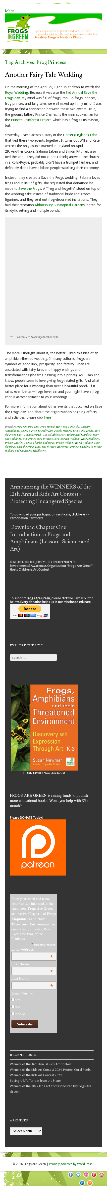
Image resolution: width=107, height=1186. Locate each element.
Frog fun (21, 426)
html (18, 1000)
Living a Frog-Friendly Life (37, 430)
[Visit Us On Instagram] (86, 1177)
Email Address (32, 949)
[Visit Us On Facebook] (70, 1177)
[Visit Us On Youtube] (101, 1177)
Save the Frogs (29, 189)
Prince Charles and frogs (39, 442)
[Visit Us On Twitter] (78, 1177)
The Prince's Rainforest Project (60, 446)
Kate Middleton (90, 438)
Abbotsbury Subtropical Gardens (60, 205)
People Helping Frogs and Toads (73, 430)
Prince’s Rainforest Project (31, 120)
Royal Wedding (16, 93)
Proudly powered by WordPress (70, 1164)
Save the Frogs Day (28, 446)
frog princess (45, 438)
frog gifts (33, 426)
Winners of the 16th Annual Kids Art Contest (40, 1064)
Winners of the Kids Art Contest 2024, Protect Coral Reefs (50, 1070)
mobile (20, 1014)
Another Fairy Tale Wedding (43, 75)
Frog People (47, 426)
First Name (32, 964)
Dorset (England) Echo (80, 135)
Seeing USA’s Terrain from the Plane (35, 1081)
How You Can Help (67, 426)
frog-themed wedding (67, 438)
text (17, 1007)
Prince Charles (14, 442)
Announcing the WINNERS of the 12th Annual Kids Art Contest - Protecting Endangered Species (50, 494)
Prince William (65, 442)
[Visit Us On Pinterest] (94, 1177)
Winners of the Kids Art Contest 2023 (36, 1075)
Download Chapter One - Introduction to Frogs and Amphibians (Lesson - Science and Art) (50, 538)
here (47, 417)
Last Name (32, 979)
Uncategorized (32, 434)
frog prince (29, 438)
